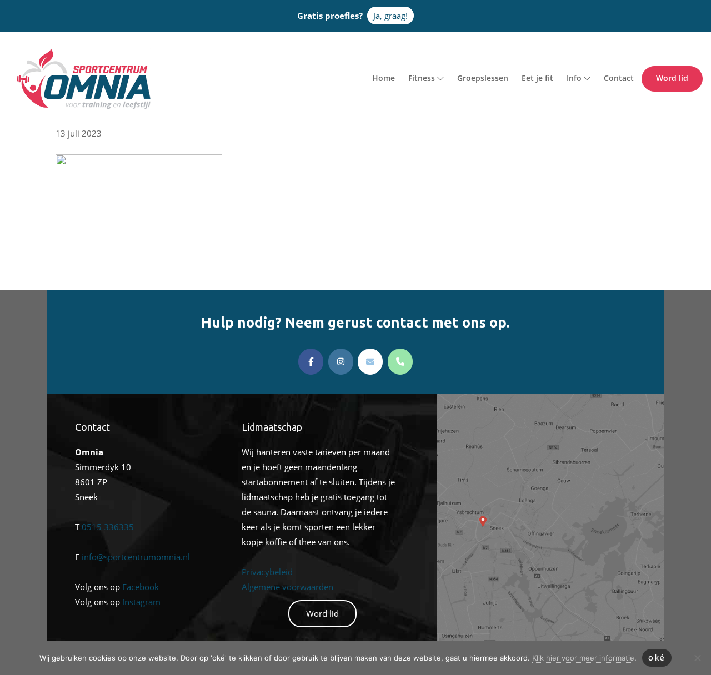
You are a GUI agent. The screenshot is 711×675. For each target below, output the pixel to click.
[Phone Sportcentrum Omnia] (400, 362)
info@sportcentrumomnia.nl (136, 556)
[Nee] (697, 657)
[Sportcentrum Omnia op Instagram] (340, 362)
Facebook (140, 586)
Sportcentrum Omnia (30, 50)
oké (656, 657)
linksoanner (459, 400)
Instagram (141, 601)
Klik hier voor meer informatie (583, 657)
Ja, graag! (390, 15)
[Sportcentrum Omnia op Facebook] (310, 362)
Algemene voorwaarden (287, 586)
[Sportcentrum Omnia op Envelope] (370, 362)
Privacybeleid (267, 571)
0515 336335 (108, 526)
